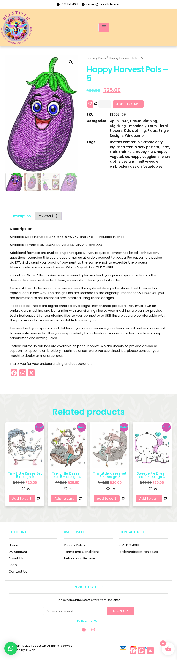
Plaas (152, 130)
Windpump (134, 135)
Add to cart (128, 104)
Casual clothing (143, 121)
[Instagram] (93, 630)
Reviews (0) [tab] (47, 216)
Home (91, 58)
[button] (71, 62)
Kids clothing (135, 130)
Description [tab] (21, 216)
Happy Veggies (143, 156)
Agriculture (119, 121)
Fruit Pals (126, 151)
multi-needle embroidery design (134, 164)
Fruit (113, 151)
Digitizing (118, 126)
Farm (102, 58)
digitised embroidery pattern (134, 147)
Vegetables (153, 166)
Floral (163, 126)
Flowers (116, 130)
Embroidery (137, 126)
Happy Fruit (145, 151)
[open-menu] (103, 27)
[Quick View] (28, 489)
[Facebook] (84, 630)
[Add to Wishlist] (90, 104)
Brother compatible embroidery (136, 142)
